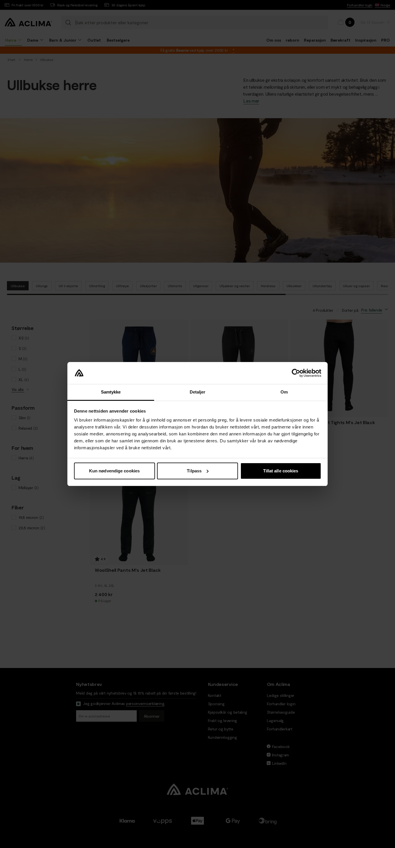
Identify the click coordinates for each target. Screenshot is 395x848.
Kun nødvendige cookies (114, 470)
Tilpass (194, 470)
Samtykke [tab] (111, 391)
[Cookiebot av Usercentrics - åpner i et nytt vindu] (296, 373)
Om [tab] (284, 391)
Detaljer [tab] (198, 391)
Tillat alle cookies (280, 470)
